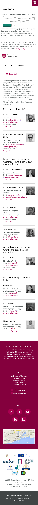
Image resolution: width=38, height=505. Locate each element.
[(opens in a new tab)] (19, 457)
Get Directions (19, 390)
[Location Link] (19, 443)
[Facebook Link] (19, 412)
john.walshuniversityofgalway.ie (10, 264)
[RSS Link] (23, 419)
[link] (18, 455)
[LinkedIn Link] (15, 419)
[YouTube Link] (27, 412)
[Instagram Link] (11, 412)
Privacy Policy (19, 49)
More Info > (7, 126)
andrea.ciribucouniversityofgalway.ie (11, 121)
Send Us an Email (19, 393)
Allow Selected (30, 25)
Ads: (23, 22)
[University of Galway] (10, 56)
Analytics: (13, 22)
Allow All (8, 25)
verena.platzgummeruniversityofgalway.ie (14, 176)
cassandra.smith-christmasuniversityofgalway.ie (15, 196)
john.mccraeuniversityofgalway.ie (10, 216)
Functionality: (8, 19)
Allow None (18, 25)
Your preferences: (24, 19)
